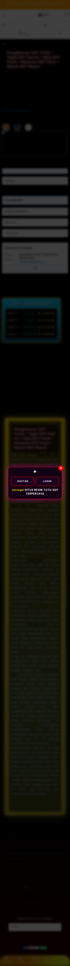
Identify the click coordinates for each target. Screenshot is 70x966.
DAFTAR (22, 481)
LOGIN (47, 481)
